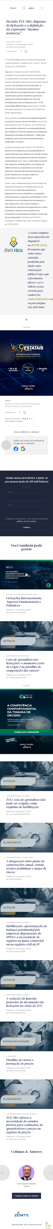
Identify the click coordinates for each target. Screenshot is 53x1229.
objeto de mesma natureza (22, 406)
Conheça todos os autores (26, 1195)
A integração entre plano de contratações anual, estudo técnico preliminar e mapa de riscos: (26, 866)
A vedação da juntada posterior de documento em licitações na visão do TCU (25, 1002)
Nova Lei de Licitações (14, 42)
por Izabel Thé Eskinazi (14, 879)
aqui (39, 282)
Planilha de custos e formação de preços (20, 1061)
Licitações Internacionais (23, 594)
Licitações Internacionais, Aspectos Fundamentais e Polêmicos (24, 601)
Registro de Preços (29, 1114)
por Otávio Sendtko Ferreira (16, 1013)
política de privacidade (26, 521)
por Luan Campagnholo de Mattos (18, 814)
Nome (10, 492)
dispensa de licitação (12, 404)
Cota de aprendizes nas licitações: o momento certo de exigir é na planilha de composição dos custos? (25, 665)
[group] (26, 1174)
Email (10, 505)
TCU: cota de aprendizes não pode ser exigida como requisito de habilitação (26, 803)
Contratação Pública (14, 656)
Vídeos (35, 594)
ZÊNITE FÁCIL (39, 245)
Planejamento (27, 857)
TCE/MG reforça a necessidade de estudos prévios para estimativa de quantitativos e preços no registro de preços (24, 1125)
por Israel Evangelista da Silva (16, 677)
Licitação (9, 594)
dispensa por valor (28, 404)
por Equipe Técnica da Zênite (16, 47)
